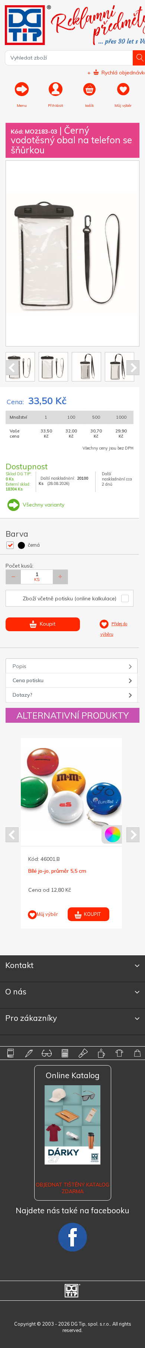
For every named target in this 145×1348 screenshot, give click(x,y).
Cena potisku (28, 680)
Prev (12, 367)
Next (132, 367)
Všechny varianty (42, 504)
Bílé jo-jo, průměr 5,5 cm (57, 871)
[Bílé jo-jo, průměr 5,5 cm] (72, 789)
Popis (19, 666)
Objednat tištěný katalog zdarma (72, 1188)
